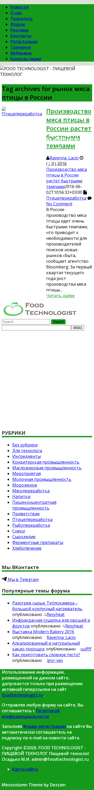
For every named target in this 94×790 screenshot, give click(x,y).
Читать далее (60, 295)
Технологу (21, 18)
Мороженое (24, 485)
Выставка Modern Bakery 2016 (43, 632)
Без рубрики (25, 445)
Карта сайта (25, 769)
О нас (16, 13)
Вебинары (21, 53)
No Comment (59, 204)
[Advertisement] (47, 377)
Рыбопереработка (31, 525)
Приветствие (26, 514)
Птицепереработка (66, 198)
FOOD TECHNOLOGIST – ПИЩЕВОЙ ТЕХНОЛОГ (49, 146)
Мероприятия (26, 473)
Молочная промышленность (41, 479)
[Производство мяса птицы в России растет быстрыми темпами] (22, 114)
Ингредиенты (26, 456)
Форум (17, 24)
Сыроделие (24, 537)
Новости (19, 7)
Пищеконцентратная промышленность (34, 505)
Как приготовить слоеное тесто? (46, 654)
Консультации (25, 59)
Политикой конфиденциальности (31, 713)
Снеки (18, 531)
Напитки (21, 496)
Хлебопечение (27, 548)
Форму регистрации (44, 726)
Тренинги (20, 47)
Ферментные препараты (37, 542)
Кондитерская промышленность (45, 462)
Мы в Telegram (23, 579)
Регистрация (24, 41)
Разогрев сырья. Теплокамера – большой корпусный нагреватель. (47, 606)
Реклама (19, 30)
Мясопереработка (31, 491)
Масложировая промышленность (46, 468)
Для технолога (27, 450)
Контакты (20, 36)
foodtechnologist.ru (22, 695)
